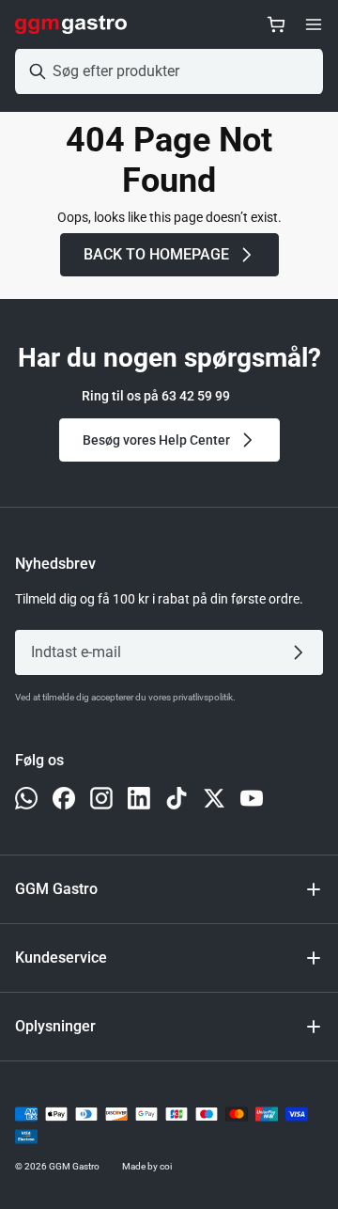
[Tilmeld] (302, 652)
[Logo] (71, 24)
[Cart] (276, 24)
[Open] (313, 24)
